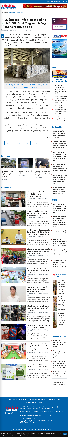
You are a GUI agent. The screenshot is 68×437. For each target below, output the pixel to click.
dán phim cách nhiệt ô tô (59, 390)
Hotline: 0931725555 (59, 1)
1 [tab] (58, 330)
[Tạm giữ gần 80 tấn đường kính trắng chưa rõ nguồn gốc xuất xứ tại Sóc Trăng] (8, 163)
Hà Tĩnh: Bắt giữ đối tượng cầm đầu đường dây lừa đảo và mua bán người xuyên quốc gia (37, 289)
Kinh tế (15, 399)
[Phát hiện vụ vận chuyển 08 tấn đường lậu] (25, 163)
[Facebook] (5, 413)
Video (54, 67)
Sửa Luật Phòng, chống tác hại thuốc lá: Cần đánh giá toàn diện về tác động (38, 270)
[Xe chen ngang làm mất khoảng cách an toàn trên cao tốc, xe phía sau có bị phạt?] (13, 218)
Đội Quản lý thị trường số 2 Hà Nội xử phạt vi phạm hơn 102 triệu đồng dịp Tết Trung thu (60, 179)
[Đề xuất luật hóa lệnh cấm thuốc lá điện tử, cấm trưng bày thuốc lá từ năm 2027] (13, 313)
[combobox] (59, 27)
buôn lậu (35, 143)
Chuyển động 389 (34, 399)
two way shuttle (57, 387)
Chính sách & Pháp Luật (15, 12)
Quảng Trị (26, 143)
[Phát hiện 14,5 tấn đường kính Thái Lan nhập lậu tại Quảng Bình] (42, 163)
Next (65, 330)
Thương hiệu (23, 399)
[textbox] (59, 26)
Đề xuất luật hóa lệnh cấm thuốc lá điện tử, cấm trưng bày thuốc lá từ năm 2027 (38, 308)
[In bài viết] (2, 24)
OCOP (59, 399)
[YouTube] (9, 413)
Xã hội (54, 200)
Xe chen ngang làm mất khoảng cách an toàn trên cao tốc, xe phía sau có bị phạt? (37, 213)
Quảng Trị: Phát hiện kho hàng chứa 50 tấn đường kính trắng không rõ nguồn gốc (25, 23)
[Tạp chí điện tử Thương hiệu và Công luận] (11, 408)
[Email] (12, 413)
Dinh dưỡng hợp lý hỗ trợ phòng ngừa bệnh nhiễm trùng (59, 374)
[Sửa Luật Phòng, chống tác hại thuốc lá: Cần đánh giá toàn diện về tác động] (13, 275)
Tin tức (9, 399)
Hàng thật (50, 1)
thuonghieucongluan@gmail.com (32, 415)
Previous (54, 330)
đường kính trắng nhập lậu (13, 143)
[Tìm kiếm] (66, 1)
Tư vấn (28, 402)
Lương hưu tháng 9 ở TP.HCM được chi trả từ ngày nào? (59, 233)
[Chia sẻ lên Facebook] (2, 19)
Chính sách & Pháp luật (48, 399)
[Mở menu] (2, 1)
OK (65, 434)
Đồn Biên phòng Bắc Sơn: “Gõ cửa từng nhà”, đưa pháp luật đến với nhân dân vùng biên (38, 251)
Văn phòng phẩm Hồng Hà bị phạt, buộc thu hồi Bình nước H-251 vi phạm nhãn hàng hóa (38, 194)
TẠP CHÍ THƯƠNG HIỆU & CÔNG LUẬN (33, 430)
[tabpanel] (59, 304)
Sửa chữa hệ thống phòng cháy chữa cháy (59, 383)
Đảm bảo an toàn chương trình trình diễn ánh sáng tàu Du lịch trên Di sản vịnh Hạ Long (60, 156)
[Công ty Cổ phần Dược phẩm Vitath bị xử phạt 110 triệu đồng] (13, 372)
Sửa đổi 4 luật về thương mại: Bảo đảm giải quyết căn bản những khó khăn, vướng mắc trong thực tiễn (38, 232)
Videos (40, 402)
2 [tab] (61, 330)
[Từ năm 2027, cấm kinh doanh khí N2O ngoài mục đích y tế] (13, 332)
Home (5, 12)
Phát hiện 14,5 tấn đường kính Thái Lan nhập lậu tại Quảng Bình (42, 173)
